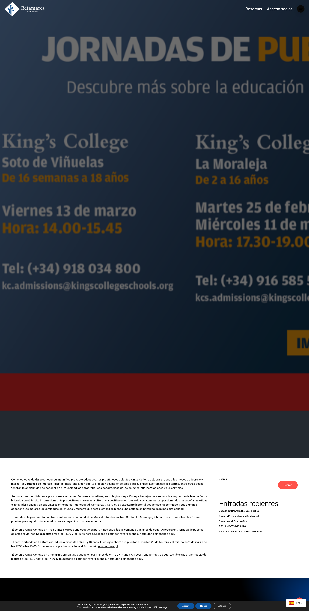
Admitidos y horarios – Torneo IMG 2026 (240, 531)
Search (223, 479)
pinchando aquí (164, 533)
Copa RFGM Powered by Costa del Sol (239, 511)
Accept (185, 605)
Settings (222, 605)
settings (163, 607)
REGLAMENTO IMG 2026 (232, 526)
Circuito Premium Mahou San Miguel (239, 516)
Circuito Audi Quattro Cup (233, 521)
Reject (203, 605)
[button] (300, 9)
